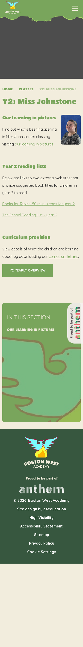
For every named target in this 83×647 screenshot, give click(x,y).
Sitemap (41, 534)
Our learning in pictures (31, 330)
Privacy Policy (41, 543)
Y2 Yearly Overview (27, 270)
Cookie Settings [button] (41, 551)
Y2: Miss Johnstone (57, 89)
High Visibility (41, 517)
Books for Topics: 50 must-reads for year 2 (38, 204)
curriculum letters (63, 256)
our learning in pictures (34, 144)
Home (7, 89)
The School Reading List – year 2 (29, 215)
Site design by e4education (41, 509)
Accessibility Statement (41, 526)
